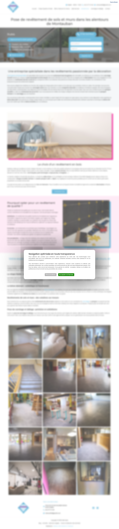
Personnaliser (51, 274)
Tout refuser (114, 2)
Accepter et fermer (66, 274)
